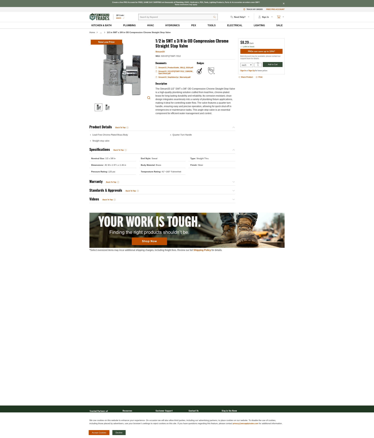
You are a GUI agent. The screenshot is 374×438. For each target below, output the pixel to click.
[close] (284, 3)
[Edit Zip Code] (123, 18)
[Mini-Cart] (280, 17)
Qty (258, 63)
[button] (102, 25)
